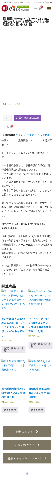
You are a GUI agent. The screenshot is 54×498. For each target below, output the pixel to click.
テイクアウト (34, 135)
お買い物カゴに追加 (27, 117)
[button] (48, 8)
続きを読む (10, 410)
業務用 (46, 135)
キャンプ (21, 135)
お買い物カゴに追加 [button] (13, 349)
